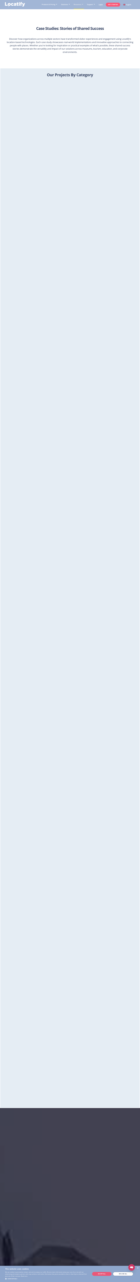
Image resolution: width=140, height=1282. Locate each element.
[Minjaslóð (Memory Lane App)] (103, 702)
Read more (24, 1276)
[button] (47, 1278)
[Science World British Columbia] (36, 934)
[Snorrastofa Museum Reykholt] (103, 425)
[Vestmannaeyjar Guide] (103, 980)
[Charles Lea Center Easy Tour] (36, 471)
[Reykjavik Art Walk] (36, 749)
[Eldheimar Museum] (103, 749)
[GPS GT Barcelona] (36, 517)
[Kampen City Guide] (36, 333)
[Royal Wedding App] (36, 1072)
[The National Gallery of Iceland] (103, 240)
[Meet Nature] (36, 286)
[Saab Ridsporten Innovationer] (36, 564)
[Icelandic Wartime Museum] (36, 887)
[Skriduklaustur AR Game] (103, 517)
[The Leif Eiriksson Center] (36, 194)
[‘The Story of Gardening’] (103, 471)
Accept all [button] (102, 1274)
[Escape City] (36, 148)
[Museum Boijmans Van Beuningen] (36, 610)
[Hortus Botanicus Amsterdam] (103, 333)
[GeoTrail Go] (36, 980)
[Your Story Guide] (36, 101)
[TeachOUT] (103, 656)
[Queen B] (36, 656)
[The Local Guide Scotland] (36, 841)
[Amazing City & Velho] (103, 101)
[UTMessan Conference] (103, 1072)
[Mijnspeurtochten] (103, 148)
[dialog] (70, 1274)
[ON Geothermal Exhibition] (36, 379)
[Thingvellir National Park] (36, 702)
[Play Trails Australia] (103, 194)
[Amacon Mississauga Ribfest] (103, 1026)
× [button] (137, 1268)
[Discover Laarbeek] (36, 240)
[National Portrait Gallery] (103, 887)
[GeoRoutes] (103, 795)
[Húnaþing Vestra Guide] (103, 610)
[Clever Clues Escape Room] (36, 795)
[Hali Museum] (36, 1026)
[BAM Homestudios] (103, 564)
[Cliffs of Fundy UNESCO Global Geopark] (103, 379)
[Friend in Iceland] (36, 425)
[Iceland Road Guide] (103, 934)
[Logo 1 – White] (15, 3)
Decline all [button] (123, 1274)
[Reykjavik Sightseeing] (103, 841)
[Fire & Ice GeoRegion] (103, 286)
